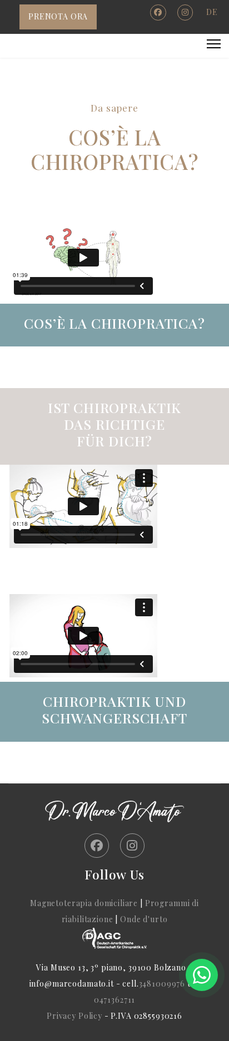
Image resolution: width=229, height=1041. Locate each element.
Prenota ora (58, 16)
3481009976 (162, 983)
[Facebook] (158, 12)
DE (212, 12)
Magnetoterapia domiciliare (84, 903)
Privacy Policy (75, 1015)
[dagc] (114, 938)
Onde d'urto (143, 919)
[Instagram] (185, 12)
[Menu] (214, 44)
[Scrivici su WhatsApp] (202, 975)
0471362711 (115, 999)
